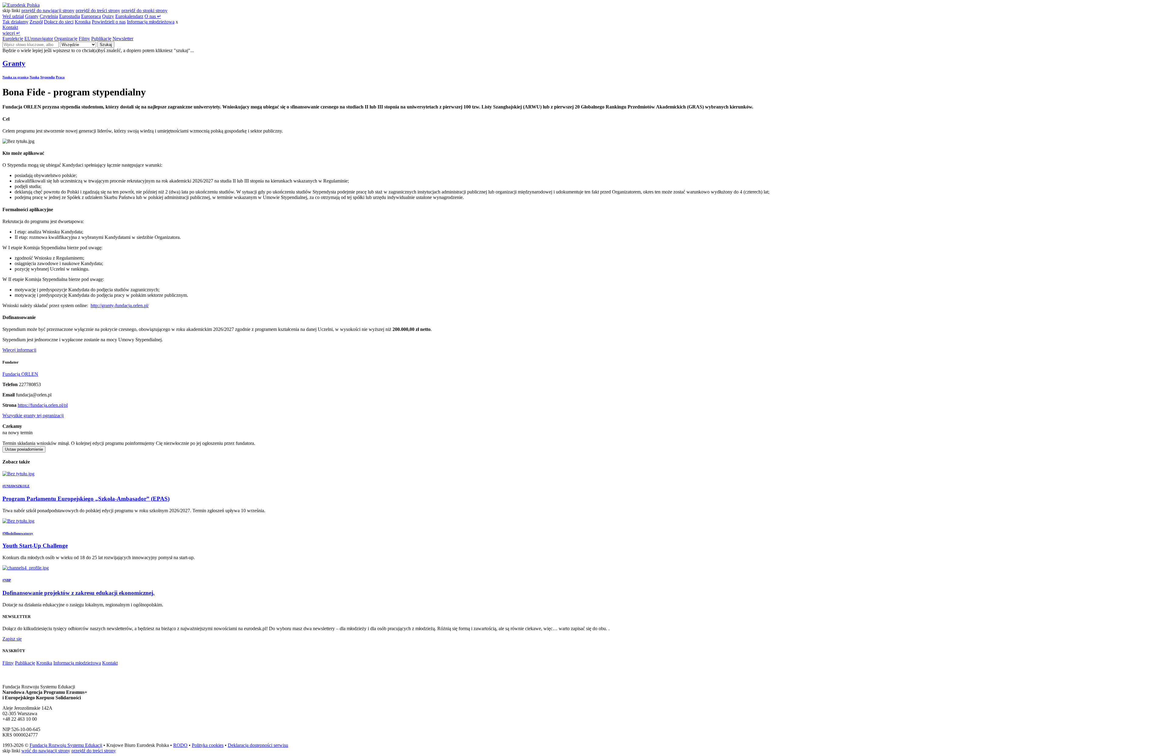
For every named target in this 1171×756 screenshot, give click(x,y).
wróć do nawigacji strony (45, 750)
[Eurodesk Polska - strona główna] (21, 5)
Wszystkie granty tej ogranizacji (33, 415)
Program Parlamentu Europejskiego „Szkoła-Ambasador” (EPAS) (86, 498)
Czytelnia (49, 16)
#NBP (6, 580)
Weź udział (13, 16)
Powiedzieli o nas (109, 21)
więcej (11, 33)
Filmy (84, 38)
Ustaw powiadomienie (24, 449)
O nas (153, 16)
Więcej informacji (19, 350)
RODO (180, 745)
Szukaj (106, 44)
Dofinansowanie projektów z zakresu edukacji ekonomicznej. (78, 593)
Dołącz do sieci (58, 21)
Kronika (83, 21)
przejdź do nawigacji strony (47, 10)
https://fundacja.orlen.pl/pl (43, 405)
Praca (60, 77)
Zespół (36, 21)
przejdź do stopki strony (144, 10)
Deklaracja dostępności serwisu (258, 745)
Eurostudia (69, 16)
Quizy (108, 16)
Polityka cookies (208, 745)
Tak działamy (15, 21)
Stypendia (47, 77)
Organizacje (65, 38)
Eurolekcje (12, 38)
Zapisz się (12, 638)
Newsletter (123, 38)
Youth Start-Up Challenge (35, 545)
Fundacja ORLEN (20, 374)
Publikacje (101, 38)
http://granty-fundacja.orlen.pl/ (120, 305)
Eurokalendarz (129, 16)
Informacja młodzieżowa (150, 21)
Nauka (34, 77)
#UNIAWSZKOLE (16, 486)
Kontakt (10, 27)
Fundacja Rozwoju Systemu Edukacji (66, 745)
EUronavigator (38, 38)
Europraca (91, 16)
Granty (31, 16)
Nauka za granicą (15, 77)
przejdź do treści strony (98, 10)
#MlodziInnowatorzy (17, 533)
